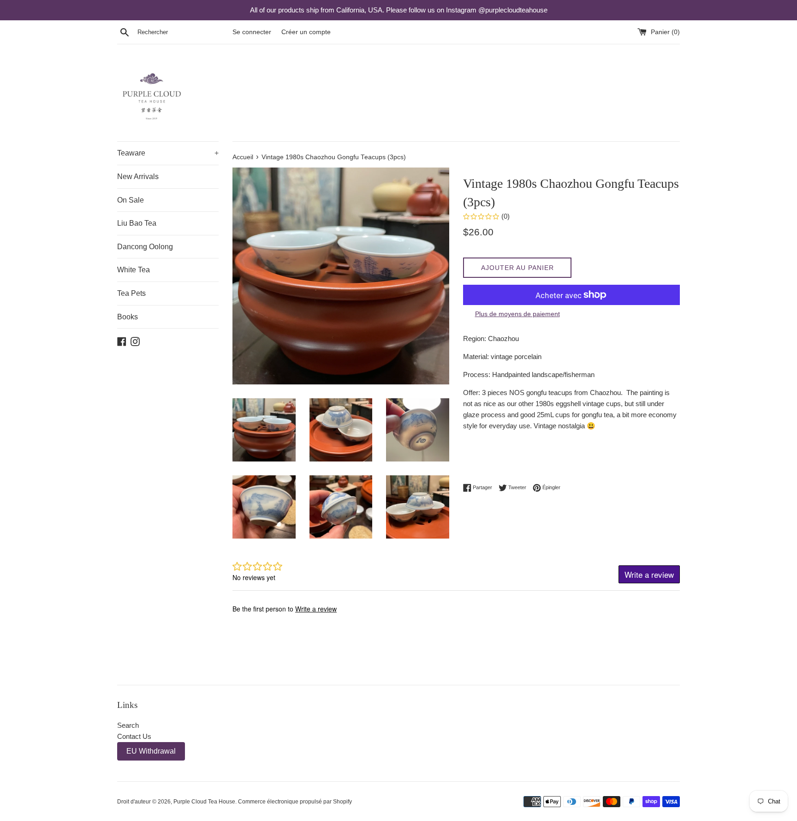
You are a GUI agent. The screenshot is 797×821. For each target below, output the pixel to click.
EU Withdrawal (151, 751)
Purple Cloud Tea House (204, 801)
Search (128, 725)
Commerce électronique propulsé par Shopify (295, 801)
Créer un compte (306, 32)
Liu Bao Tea (136, 223)
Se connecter (251, 32)
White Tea (133, 270)
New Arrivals (138, 176)
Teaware (168, 153)
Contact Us (134, 736)
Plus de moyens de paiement (517, 314)
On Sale (130, 200)
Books (127, 317)
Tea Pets (131, 293)
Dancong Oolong (145, 247)
